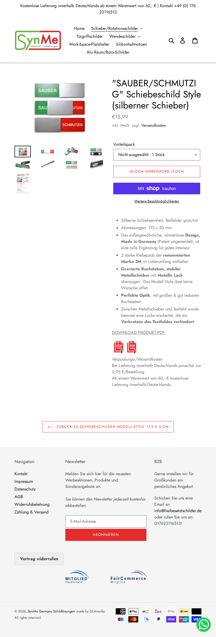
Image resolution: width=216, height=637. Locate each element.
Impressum (23, 481)
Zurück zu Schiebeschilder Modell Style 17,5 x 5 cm (112, 426)
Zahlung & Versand (31, 512)
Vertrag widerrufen (39, 559)
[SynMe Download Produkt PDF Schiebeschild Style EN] (131, 353)
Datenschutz (25, 489)
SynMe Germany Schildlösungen (51, 611)
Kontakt (20, 474)
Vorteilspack (124, 144)
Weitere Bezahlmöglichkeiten (156, 201)
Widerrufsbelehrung (32, 504)
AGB (18, 497)
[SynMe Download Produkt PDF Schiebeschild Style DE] (118, 353)
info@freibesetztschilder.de (178, 511)
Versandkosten (153, 125)
